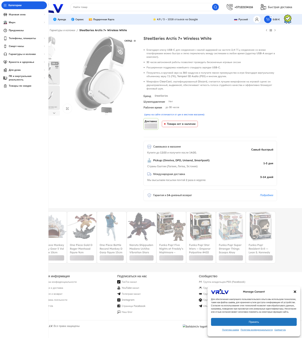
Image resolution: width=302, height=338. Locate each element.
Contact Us (280, 329)
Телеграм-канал (131, 293)
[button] (295, 291)
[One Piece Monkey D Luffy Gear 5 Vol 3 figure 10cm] (52, 226)
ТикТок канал (129, 281)
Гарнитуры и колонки (62, 30)
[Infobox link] (287, 19)
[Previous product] (266, 30)
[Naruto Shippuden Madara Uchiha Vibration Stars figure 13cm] (141, 226)
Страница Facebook (133, 306)
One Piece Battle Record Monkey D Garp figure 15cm (111, 248)
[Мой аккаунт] (256, 19)
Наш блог (127, 312)
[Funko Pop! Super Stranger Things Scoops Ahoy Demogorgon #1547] (231, 226)
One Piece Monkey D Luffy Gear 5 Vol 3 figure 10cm (52, 248)
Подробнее (266, 195)
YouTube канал (130, 287)
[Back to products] (271, 30)
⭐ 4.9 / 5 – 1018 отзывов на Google (175, 19)
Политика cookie (230, 329)
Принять (254, 322)
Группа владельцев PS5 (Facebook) (224, 281)
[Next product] (275, 30)
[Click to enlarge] (67, 108)
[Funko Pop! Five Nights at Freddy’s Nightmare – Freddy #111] (171, 226)
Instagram (128, 299)
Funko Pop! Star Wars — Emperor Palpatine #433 (200, 248)
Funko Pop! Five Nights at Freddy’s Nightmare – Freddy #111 (171, 250)
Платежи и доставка (51, 287)
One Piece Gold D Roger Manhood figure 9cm (81, 248)
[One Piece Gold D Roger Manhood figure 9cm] (82, 226)
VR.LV (48, 326)
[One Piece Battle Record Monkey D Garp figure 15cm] (111, 226)
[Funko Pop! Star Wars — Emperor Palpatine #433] (201, 226)
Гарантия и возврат (51, 293)
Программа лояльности (53, 299)
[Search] (215, 7)
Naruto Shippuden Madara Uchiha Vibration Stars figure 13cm (141, 250)
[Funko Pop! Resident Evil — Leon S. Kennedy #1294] (260, 226)
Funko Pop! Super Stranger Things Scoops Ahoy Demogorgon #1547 (230, 252)
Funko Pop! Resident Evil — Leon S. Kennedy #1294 (259, 250)
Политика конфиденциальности (257, 329)
